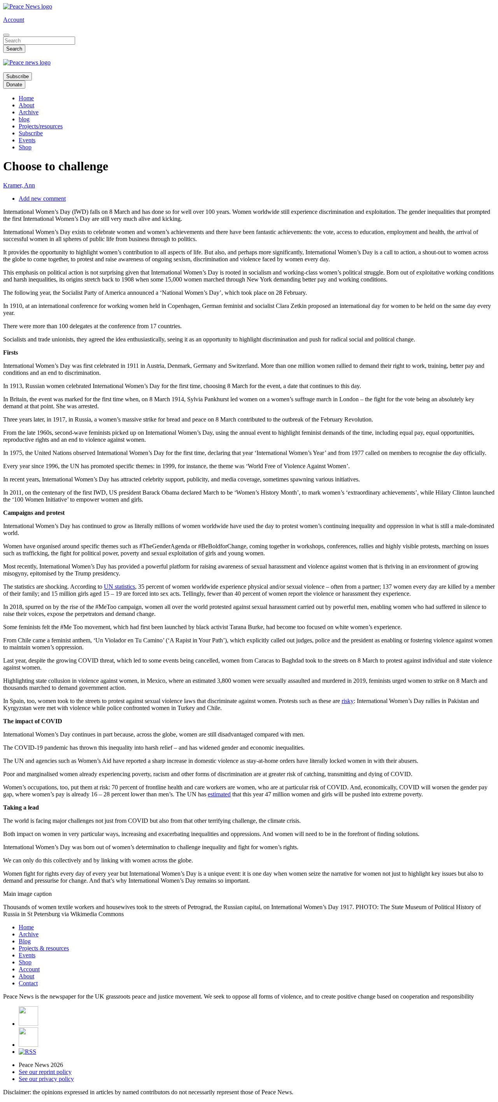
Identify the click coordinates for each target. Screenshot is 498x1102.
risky (348, 701)
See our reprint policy (45, 1072)
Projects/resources (41, 126)
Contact (28, 983)
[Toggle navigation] (6, 35)
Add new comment (42, 198)
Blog (25, 941)
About (26, 105)
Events (27, 140)
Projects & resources (44, 948)
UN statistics (119, 586)
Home (26, 98)
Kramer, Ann (19, 185)
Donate (14, 84)
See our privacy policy (46, 1079)
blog (24, 119)
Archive (29, 112)
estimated (219, 794)
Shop (25, 147)
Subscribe (17, 76)
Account (13, 19)
